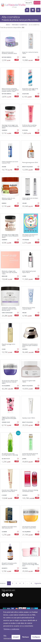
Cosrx (24, 276)
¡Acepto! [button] (16, 637)
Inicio (8, 25)
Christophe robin (7, 312)
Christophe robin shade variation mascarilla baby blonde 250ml (9, 309)
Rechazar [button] (25, 637)
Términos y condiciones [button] (11, 629)
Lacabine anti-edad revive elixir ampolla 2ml (9, 527)
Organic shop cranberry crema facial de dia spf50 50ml (9, 418)
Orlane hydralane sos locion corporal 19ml (10, 162)
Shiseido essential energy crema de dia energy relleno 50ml (30, 564)
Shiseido (24, 349)
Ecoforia (25, 130)
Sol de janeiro (6, 385)
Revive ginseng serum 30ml (30, 162)
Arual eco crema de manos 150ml (30, 53)
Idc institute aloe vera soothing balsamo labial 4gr (10, 454)
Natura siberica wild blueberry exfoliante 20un (9, 53)
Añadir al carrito (11, 65)
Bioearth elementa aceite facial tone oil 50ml (9, 564)
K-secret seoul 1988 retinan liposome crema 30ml (9, 491)
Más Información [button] (7, 637)
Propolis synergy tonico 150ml (8, 345)
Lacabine (4, 531)
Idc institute (6, 458)
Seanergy (4, 130)
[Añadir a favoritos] (18, 57)
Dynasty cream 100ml (28, 418)
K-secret (4, 495)
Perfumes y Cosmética (19, 25)
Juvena (24, 458)
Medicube (4, 276)
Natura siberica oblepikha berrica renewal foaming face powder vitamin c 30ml (10, 90)
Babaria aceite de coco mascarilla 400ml (8, 199)
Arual (24, 57)
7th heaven (25, 239)
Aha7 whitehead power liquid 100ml (29, 272)
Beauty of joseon (27, 166)
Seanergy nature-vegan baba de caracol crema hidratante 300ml (10, 236)
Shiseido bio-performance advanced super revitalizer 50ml (30, 345)
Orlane (4, 166)
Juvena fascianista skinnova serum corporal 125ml (30, 454)
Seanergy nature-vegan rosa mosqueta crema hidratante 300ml (10, 126)
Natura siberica (6, 57)
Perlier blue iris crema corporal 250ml (28, 308)
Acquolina (25, 93)
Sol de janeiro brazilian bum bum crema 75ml (29, 527)
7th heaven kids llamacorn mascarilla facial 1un (30, 235)
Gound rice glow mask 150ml (28, 381)
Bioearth (4, 568)
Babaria (4, 203)
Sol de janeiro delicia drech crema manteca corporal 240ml (10, 382)
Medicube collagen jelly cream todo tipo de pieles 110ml (9, 272)
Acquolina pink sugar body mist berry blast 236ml (30, 89)
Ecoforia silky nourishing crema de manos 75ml (29, 126)
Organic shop (6, 422)
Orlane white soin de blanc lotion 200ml (30, 199)
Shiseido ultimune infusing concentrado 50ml (30, 491)
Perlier (24, 312)
